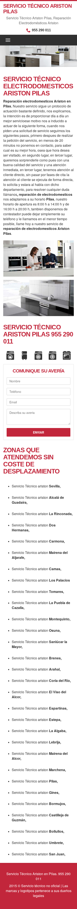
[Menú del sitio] (38, 40)
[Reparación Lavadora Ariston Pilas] (10, 355)
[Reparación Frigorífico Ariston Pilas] (24, 355)
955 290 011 (41, 30)
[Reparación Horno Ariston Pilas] (67, 355)
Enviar (38, 432)
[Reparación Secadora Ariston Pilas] (53, 355)
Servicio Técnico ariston (36, 486)
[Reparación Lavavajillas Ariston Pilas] (38, 355)
